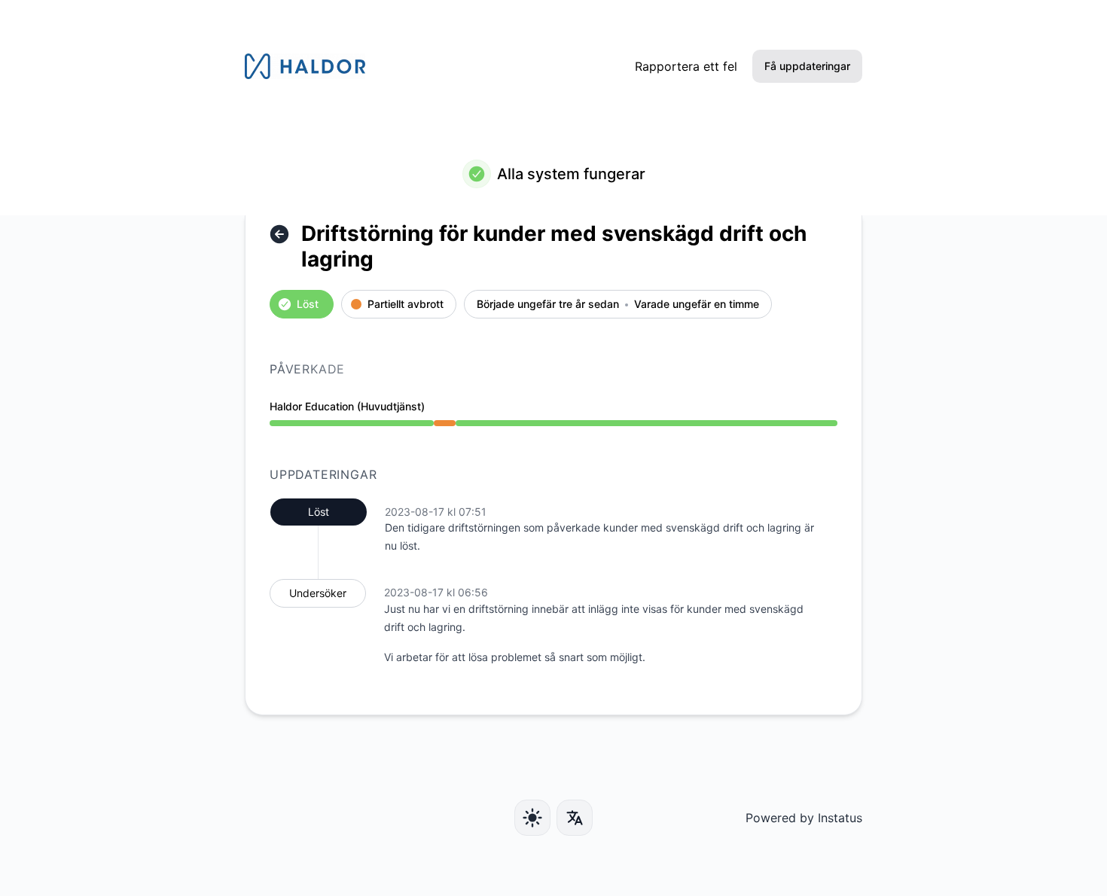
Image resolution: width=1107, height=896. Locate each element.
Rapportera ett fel (686, 66)
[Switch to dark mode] (532, 818)
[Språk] (575, 818)
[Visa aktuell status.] (279, 234)
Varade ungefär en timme (696, 304)
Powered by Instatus (804, 817)
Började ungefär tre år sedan (548, 304)
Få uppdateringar (807, 65)
